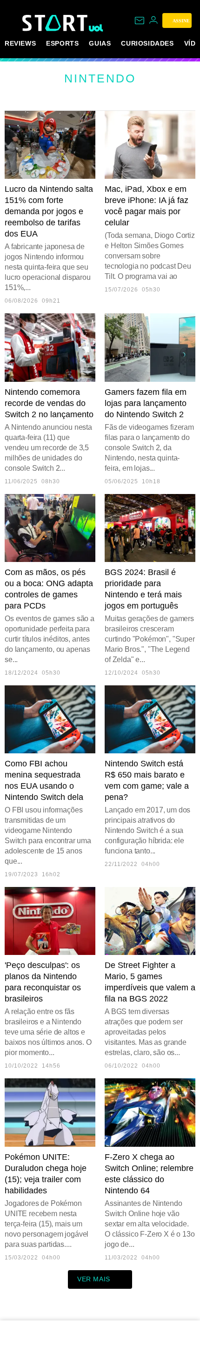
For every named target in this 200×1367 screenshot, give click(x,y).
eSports (62, 43)
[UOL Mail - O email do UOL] (139, 20)
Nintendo (100, 78)
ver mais (93, 1279)
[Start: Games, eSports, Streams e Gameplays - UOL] (55, 23)
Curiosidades (147, 43)
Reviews (20, 43)
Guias (100, 43)
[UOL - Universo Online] (96, 28)
